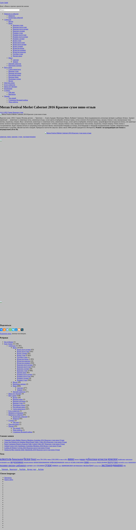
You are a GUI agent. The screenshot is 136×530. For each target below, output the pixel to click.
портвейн (121, 462)
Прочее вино (17, 56)
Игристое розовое (19, 50)
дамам (82, 459)
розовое (4, 465)
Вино (10, 23)
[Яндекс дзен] (31, 469)
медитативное (16, 462)
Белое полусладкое (19, 44)
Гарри (10, 112)
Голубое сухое (18, 54)
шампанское (67, 465)
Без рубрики (8, 342)
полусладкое (102, 462)
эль (124, 466)
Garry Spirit (4, 3)
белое (27, 459)
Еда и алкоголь (9, 85)
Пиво (10, 58)
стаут (34, 465)
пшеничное (132, 462)
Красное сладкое (19, 31)
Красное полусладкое (20, 29)
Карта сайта (8, 479)
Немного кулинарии (15, 413)
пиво (86, 462)
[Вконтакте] (12, 469)
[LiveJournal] (22, 329)
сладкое (29, 465)
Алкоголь (7, 19)
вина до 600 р (63, 459)
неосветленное (28, 462)
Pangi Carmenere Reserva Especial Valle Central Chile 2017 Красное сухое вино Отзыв (34, 444)
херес (59, 465)
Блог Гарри (8, 344)
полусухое (113, 462)
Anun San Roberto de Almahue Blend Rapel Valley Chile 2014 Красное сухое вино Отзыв (35, 442)
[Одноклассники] (4, 329)
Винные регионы (14, 73)
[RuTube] (40, 469)
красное (14, 137)
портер (126, 462)
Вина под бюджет (10, 87)
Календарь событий (15, 18)
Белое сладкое (18, 46)
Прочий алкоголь (14, 64)
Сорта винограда (14, 69)
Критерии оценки (14, 65)
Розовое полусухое (19, 35)
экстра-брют (88, 465)
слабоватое (21, 465)
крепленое (129, 459)
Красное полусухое (20, 27)
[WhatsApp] (10, 329)
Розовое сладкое (18, 39)
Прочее (7, 96)
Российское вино (14, 75)
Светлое (16, 60)
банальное (17, 459)
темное (55, 465)
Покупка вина (9, 83)
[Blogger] (19, 329)
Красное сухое (18, 25)
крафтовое (121, 459)
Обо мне (11, 92)
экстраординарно (29, 137)
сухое (20, 137)
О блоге (7, 90)
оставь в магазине (77, 462)
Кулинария (8, 88)
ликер (8, 462)
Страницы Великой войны (18, 100)
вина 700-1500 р (42, 459)
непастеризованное (41, 462)
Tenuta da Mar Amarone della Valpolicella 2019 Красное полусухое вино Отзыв (32, 450)
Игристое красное (19, 52)
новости (67, 462)
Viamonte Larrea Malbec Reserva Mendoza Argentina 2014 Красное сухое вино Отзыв (34, 440)
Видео (10, 81)
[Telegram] (7, 329)
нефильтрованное (57, 462)
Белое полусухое (19, 42)
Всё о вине (8, 67)
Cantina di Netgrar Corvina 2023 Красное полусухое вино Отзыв (27, 448)
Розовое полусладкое (20, 37)
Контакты (12, 94)
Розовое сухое (18, 33)
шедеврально (78, 465)
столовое (40, 465)
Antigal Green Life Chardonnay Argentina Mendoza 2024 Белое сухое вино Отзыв (32, 446)
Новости (11, 16)
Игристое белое (18, 48)
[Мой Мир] (16, 329)
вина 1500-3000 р (54, 459)
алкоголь (3, 137)
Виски (10, 21)
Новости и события (11, 14)
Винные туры (13, 71)
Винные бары (13, 77)
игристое (103, 459)
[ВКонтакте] (1, 329)
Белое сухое (17, 41)
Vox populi (12, 98)
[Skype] (13, 329)
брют (33, 459)
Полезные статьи (14, 79)
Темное (15, 62)
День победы (13, 102)
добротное (91, 459)
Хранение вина (5, 333)
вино (9, 137)
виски (77, 459)
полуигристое (92, 462)
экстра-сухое (97, 465)
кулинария (3, 462)
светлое (11, 465)
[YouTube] (22, 469)
